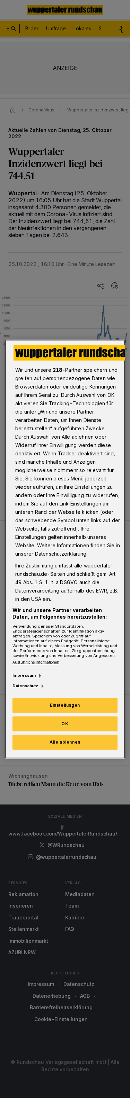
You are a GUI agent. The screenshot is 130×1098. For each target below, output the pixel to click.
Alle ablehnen (65, 742)
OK (64, 723)
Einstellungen (65, 705)
